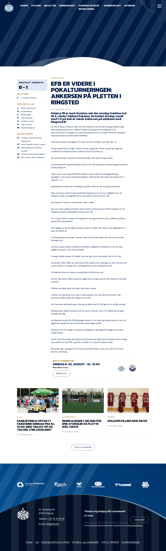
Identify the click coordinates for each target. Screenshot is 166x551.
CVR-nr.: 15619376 (110, 542)
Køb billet (61, 373)
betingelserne (136, 525)
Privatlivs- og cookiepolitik (85, 542)
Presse (29, 542)
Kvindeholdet (112, 5)
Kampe (24, 5)
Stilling (36, 5)
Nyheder (129, 5)
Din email (88, 515)
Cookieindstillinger (131, 542)
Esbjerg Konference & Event (55, 542)
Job (37, 542)
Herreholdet (67, 5)
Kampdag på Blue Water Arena (88, 7)
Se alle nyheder (83, 447)
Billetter (50, 5)
